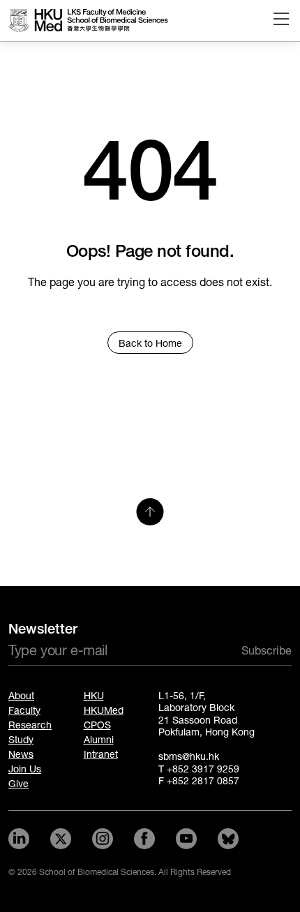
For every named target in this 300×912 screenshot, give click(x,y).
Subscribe (266, 651)
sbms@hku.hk (188, 757)
